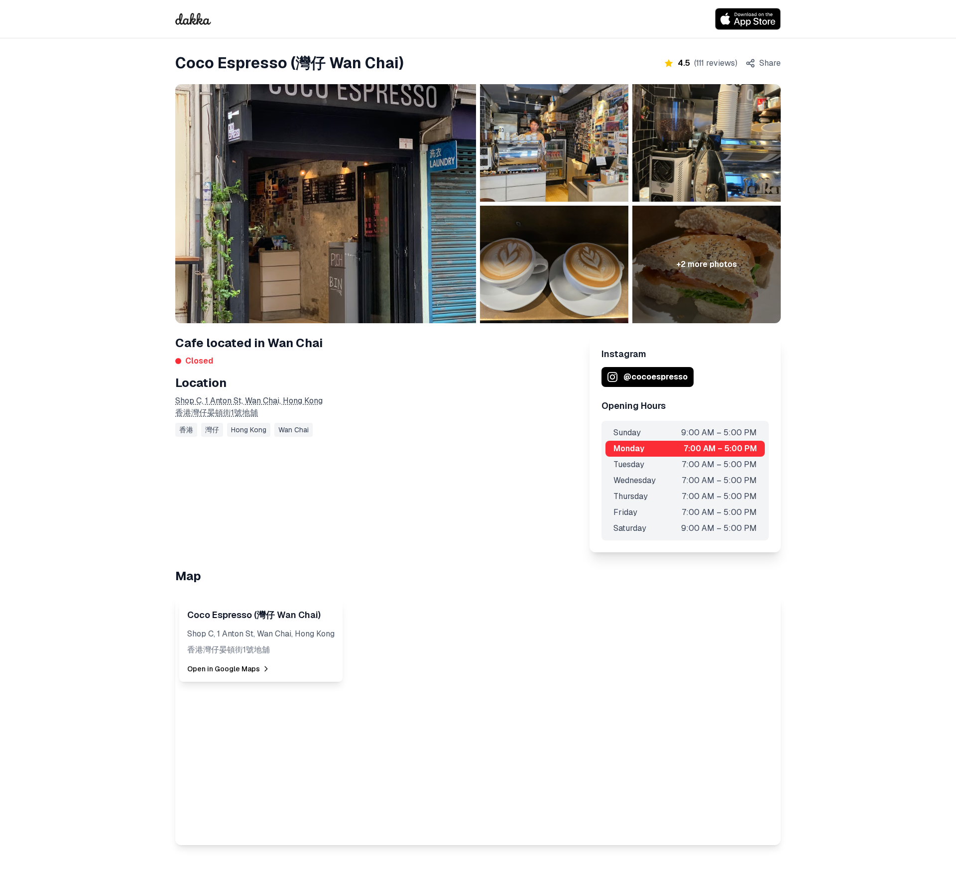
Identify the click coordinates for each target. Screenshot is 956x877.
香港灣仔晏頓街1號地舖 (216, 412)
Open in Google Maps (223, 668)
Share (770, 63)
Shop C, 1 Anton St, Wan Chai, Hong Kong (249, 400)
